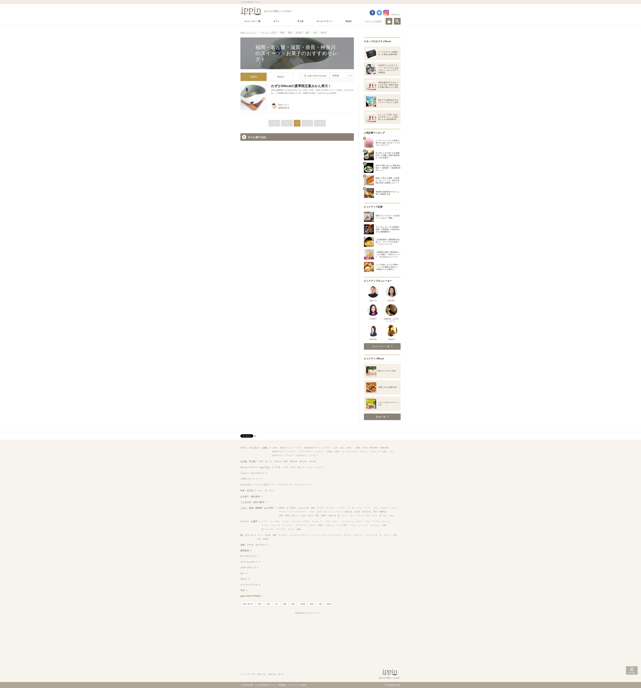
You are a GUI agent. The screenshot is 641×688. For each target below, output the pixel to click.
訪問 (261, 461)
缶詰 (303, 515)
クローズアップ (248, 567)
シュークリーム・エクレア (351, 521)
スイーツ (258, 479)
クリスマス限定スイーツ (265, 485)
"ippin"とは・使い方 (276, 674)
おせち (260, 490)
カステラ (312, 525)
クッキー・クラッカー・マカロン (296, 521)
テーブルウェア (248, 556)
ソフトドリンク (371, 535)
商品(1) (280, 77)
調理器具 (244, 550)
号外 (242, 590)
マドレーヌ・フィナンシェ (282, 525)
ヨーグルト (330, 508)
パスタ (311, 512)
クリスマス (245, 484)
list (255, 436)
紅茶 (395, 535)
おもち (271, 490)
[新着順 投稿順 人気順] (342, 76)
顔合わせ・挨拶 (281, 461)
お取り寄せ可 (247, 604)
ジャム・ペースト (363, 508)
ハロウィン (245, 479)
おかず (319, 512)
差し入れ (269, 461)
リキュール (357, 535)
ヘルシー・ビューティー (252, 473)
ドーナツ (265, 525)
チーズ (281, 512)
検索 (397, 21)
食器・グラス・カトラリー (253, 545)
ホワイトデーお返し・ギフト (383, 451)
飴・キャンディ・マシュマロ (273, 529)
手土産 (277, 467)
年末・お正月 (246, 490)
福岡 (285, 604)
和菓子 (321, 525)
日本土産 (312, 461)
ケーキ (264, 521)
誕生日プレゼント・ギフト (291, 448)
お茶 (259, 539)
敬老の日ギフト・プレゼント (284, 451)
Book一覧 (261, 674)
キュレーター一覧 (247, 674)
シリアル (341, 508)
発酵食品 (383, 512)
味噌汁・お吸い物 (328, 515)
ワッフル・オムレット (381, 521)
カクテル (347, 535)
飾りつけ (301, 467)
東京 (260, 604)
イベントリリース (249, 584)
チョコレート (317, 521)
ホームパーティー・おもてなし (255, 467)
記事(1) (253, 77)
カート (389, 21)
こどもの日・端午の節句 (252, 502)
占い (242, 573)
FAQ (302, 685)
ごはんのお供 (303, 508)
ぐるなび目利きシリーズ (265, 685)
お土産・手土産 (248, 461)
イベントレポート (249, 562)
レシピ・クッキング (315, 467)
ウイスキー (283, 535)
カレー (352, 515)
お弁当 (310, 515)
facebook (372, 13)
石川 (276, 604)
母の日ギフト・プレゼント (283, 455)
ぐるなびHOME (246, 685)
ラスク (367, 521)
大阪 (320, 604)
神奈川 (329, 604)
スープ (344, 515)
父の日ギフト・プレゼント (308, 455)
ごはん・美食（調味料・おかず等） (257, 508)
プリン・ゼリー (331, 521)
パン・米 (350, 508)
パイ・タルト (274, 521)
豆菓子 (384, 525)
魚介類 (357, 512)
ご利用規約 (281, 685)
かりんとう (375, 525)
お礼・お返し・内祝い (343, 448)
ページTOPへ (632, 680)
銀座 (311, 604)
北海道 (302, 604)
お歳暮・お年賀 (332, 451)
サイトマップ (293, 685)
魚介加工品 (366, 512)
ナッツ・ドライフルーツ (297, 512)
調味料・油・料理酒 (287, 508)
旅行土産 (303, 461)
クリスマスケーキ (284, 485)
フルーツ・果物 (294, 529)
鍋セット (295, 515)
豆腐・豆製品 (284, 515)
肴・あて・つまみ (387, 515)
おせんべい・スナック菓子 (337, 525)
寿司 (317, 515)
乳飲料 (266, 539)
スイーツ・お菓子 (249, 521)
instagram (386, 13)
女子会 (292, 467)
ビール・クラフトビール (331, 535)
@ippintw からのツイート (307, 613)
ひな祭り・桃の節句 (250, 496)
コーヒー (387, 535)
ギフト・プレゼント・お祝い (254, 447)
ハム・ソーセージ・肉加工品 (340, 512)
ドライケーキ (300, 525)
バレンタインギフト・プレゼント (355, 451)
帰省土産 (293, 461)
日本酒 (267, 535)
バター (376, 508)
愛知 (293, 604)
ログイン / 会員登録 (373, 21)
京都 (268, 604)
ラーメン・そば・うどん (367, 515)
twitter (379, 13)
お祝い (275, 448)
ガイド (243, 579)
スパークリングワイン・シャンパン (304, 535)
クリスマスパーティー (303, 485)
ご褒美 (357, 448)
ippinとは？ (396, 14)
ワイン (260, 535)
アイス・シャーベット (359, 525)
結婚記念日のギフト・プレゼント (318, 448)
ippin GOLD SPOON (250, 596)
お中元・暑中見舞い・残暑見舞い (376, 448)
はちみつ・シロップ (389, 508)
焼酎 (274, 535)
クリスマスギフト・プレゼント (311, 451)
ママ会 (285, 467)
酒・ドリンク (246, 535)
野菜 (375, 512)
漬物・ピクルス (317, 508)
